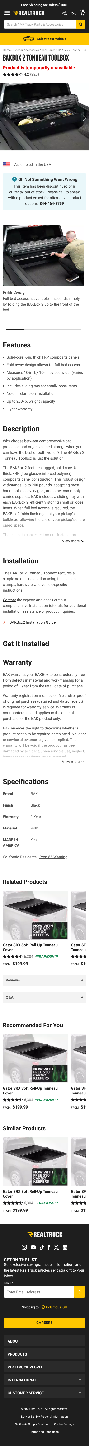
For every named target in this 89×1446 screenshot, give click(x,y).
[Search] (80, 24)
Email (8, 1283)
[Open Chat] (64, 13)
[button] (44, 1340)
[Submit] (79, 1292)
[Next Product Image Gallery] (84, 117)
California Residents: (35, 857)
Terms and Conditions (44, 1432)
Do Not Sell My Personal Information (44, 1416)
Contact (9, 600)
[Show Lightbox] (44, 117)
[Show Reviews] (21, 74)
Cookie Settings (64, 1424)
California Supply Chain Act (32, 1424)
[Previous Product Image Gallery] (4, 117)
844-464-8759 (52, 203)
